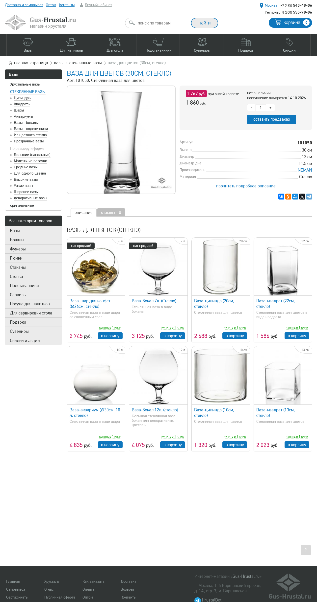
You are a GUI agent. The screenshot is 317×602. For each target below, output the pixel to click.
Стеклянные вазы (28, 91)
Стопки (16, 276)
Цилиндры (22, 97)
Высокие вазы (26, 179)
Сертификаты (17, 597)
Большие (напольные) (32, 154)
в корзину (110, 335)
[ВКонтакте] (281, 197)
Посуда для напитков (30, 304)
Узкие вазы (23, 185)
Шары (19, 110)
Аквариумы (23, 116)
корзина (295, 22)
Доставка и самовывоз (24, 4)
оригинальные (22, 205)
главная (31, 63)
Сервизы (18, 294)
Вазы (13, 74)
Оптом (51, 4)
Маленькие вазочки (30, 160)
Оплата (88, 589)
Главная (13, 581)
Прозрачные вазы (29, 141)
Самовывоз (15, 589)
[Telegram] (309, 197)
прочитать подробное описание (246, 186)
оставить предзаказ (271, 119)
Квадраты (22, 104)
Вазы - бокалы (26, 122)
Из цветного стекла (30, 135)
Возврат (127, 589)
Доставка (128, 581)
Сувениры (19, 331)
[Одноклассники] (288, 197)
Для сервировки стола (31, 313)
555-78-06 (297, 12)
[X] (302, 197)
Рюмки (16, 258)
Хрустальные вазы (25, 84)
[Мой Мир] (295, 197)
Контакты (67, 4)
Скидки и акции (25, 340)
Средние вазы (25, 167)
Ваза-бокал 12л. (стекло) (155, 410)
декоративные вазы (30, 198)
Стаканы (18, 267)
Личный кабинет (98, 4)
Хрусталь (51, 581)
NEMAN (305, 170)
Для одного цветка (30, 173)
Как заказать (93, 581)
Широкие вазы (26, 191)
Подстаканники (24, 285)
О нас (48, 589)
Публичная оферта (59, 597)
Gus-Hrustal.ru (246, 576)
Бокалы (17, 240)
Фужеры (18, 249)
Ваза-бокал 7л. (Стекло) (154, 301)
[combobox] (162, 23)
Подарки (18, 322)
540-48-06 (296, 5)
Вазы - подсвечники (31, 128)
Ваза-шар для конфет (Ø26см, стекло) (90, 303)
